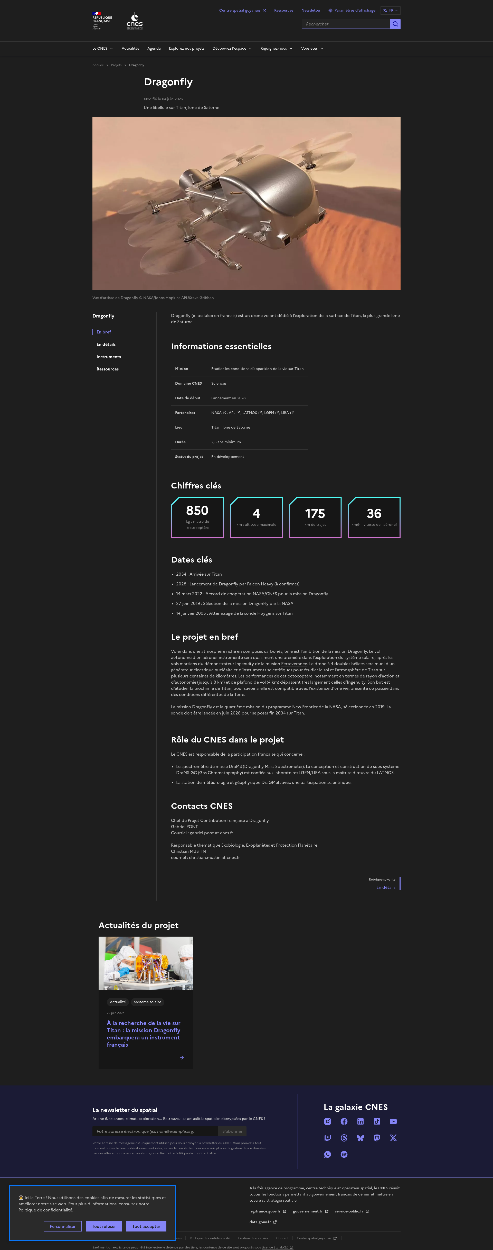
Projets (116, 65)
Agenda (154, 48)
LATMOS (249, 412)
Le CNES (99, 48)
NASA (216, 412)
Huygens (265, 613)
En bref (104, 332)
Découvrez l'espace (229, 48)
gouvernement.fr (308, 1211)
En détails (106, 344)
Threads (344, 1138)
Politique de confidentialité (45, 1210)
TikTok (377, 1121)
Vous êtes (309, 48)
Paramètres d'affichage (355, 10)
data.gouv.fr (261, 1222)
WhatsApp (327, 1154)
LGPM (269, 412)
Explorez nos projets (186, 48)
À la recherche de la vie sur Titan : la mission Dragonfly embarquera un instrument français (144, 1034)
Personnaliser (62, 1226)
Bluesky (360, 1138)
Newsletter (311, 10)
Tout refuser (104, 1226)
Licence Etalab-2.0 (275, 1247)
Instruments (109, 357)
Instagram (327, 1121)
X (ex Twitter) (393, 1138)
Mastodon (377, 1138)
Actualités (130, 48)
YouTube (393, 1121)
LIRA (285, 412)
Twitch (327, 1138)
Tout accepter (146, 1226)
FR (391, 10)
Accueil (98, 65)
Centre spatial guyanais (239, 10)
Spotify (344, 1154)
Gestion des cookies (253, 1238)
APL (232, 412)
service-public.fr (349, 1211)
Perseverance (294, 663)
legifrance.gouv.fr (266, 1211)
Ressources (283, 10)
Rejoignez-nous (274, 48)
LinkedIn (360, 1121)
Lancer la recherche (395, 24)
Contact (282, 1238)
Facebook (344, 1121)
